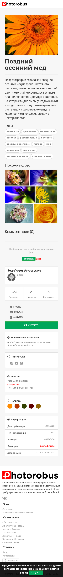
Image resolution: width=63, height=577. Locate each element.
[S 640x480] (6, 307)
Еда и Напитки (9, 532)
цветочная (13, 131)
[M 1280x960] (6, 312)
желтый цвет (47, 131)
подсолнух (13, 150)
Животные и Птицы (11, 536)
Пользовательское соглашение (17, 512)
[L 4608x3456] (6, 317)
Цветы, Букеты (47, 446)
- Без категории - (10, 522)
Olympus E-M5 (13, 384)
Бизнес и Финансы (11, 529)
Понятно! (36, 573)
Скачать (33, 325)
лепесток (46, 138)
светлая (11, 138)
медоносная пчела (17, 156)
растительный (28, 138)
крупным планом (41, 156)
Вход (38, 258)
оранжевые (29, 131)
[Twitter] (16, 363)
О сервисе (7, 509)
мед (48, 144)
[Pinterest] (21, 363)
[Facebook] (11, 363)
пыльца (38, 144)
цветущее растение (18, 144)
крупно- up (29, 150)
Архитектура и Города (13, 526)
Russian (11, 560)
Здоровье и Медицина (13, 539)
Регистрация (29, 259)
